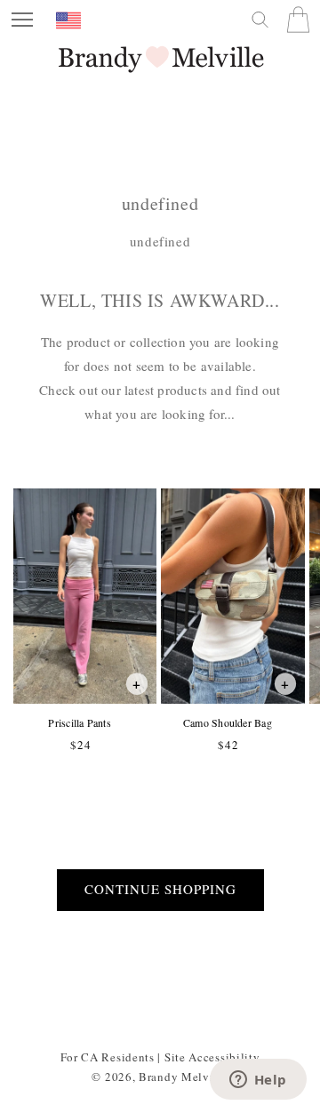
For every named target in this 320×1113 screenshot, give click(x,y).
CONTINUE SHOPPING (160, 889)
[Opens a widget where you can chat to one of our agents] (258, 1081)
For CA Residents (107, 1057)
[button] (22, 19)
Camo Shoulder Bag (227, 722)
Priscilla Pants (79, 722)
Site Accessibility (212, 1057)
